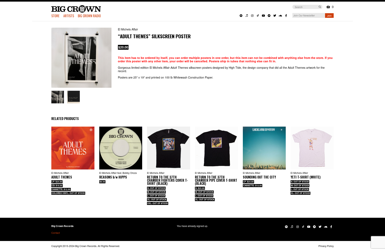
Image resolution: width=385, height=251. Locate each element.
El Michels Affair (128, 29)
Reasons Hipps (113, 177)
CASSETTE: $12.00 (61, 189)
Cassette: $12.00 (252, 185)
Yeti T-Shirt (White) (305, 177)
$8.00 (102, 181)
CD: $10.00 (57, 185)
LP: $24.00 (57, 181)
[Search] (320, 6)
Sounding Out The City (259, 177)
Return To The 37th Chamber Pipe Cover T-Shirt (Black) (216, 180)
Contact (55, 232)
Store (55, 15)
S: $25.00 (200, 188)
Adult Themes (61, 177)
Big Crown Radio (89, 15)
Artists (68, 15)
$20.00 (123, 47)
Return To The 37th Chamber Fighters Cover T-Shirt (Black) (167, 180)
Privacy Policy (326, 246)
